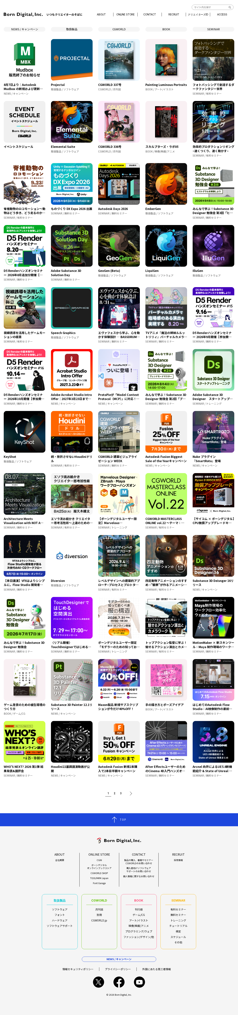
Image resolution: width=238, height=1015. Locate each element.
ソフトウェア (59, 909)
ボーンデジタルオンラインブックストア (99, 867)
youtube (139, 982)
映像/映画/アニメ (139, 926)
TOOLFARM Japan (99, 878)
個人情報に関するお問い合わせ (138, 876)
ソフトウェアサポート (60, 926)
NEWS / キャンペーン (24, 29)
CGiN (99, 860)
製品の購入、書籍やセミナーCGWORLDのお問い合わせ (138, 862)
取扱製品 (71, 29)
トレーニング (178, 920)
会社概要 (59, 860)
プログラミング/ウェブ (138, 931)
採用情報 (178, 860)
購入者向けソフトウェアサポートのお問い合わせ (138, 870)
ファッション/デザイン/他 (138, 937)
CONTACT (149, 14)
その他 (178, 942)
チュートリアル (178, 926)
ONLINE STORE (125, 14)
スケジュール (178, 937)
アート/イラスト (138, 920)
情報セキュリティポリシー (78, 969)
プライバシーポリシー (118, 969)
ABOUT (101, 14)
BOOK (166, 29)
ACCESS (222, 14)
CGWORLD (119, 29)
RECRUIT (173, 14)
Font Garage (99, 883)
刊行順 (139, 909)
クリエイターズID (198, 14)
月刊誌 (99, 909)
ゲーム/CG (139, 915)
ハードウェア (59, 920)
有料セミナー (178, 909)
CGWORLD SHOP (99, 873)
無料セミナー (178, 915)
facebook (119, 982)
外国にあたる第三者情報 (156, 969)
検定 (178, 931)
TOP (123, 819)
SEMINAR (213, 29)
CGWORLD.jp (99, 920)
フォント (59, 915)
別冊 (99, 915)
